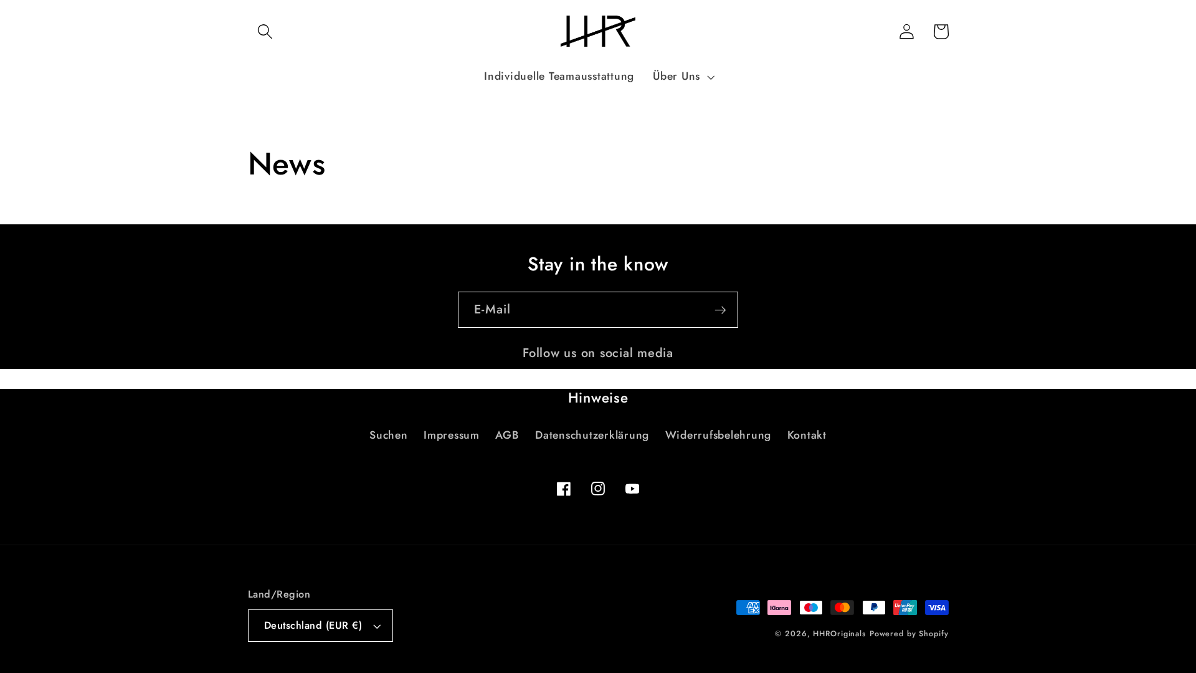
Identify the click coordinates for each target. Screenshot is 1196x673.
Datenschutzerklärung (592, 435)
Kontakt (807, 435)
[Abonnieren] (720, 310)
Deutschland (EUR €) (313, 625)
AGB (507, 435)
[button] (265, 31)
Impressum (452, 435)
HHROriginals (839, 633)
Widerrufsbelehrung (718, 435)
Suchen (388, 435)
